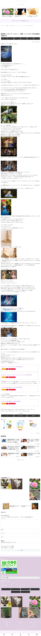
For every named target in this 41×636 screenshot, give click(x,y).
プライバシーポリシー (30, 627)
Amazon (3, 377)
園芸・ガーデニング (34, 622)
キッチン (20, 623)
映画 (2, 409)
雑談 (10, 627)
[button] (38, 333)
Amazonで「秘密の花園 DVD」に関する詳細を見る (11, 401)
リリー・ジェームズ (19, 411)
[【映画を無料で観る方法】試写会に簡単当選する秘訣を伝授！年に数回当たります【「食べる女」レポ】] (6, 484)
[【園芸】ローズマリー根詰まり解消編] (6, 612)
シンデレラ (33, 409)
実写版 (28, 411)
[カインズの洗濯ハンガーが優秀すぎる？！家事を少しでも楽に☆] (17, 484)
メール (2, 533)
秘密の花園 (9, 188)
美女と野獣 (25, 358)
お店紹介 (20, 622)
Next (40, 13)
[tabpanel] (8, 13)
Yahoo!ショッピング (12, 377)
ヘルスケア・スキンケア (20, 625)
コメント (3, 518)
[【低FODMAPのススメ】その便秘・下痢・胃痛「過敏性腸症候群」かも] (24, 612)
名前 (2, 529)
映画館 (9, 409)
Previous (0, 13)
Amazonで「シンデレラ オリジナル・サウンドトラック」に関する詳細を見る (17, 374)
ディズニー (3, 411)
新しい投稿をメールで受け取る (8, 547)
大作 (24, 411)
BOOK (34, 625)
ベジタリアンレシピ (7, 622)
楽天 (7, 377)
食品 (34, 623)
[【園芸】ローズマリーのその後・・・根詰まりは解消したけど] (34, 494)
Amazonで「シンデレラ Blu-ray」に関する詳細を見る (12, 366)
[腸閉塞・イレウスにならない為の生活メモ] (34, 484)
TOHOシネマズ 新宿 (15, 409)
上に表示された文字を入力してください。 (9, 542)
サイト (2, 537)
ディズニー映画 (9, 411)
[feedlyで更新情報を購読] (30, 589)
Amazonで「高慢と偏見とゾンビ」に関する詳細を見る (12, 387)
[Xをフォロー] (10, 589)
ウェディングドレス (27, 409)
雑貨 (7, 625)
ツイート (2, 582)
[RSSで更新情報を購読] (20, 592)
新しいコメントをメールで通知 (8, 546)
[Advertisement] (20, 29)
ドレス (14, 411)
